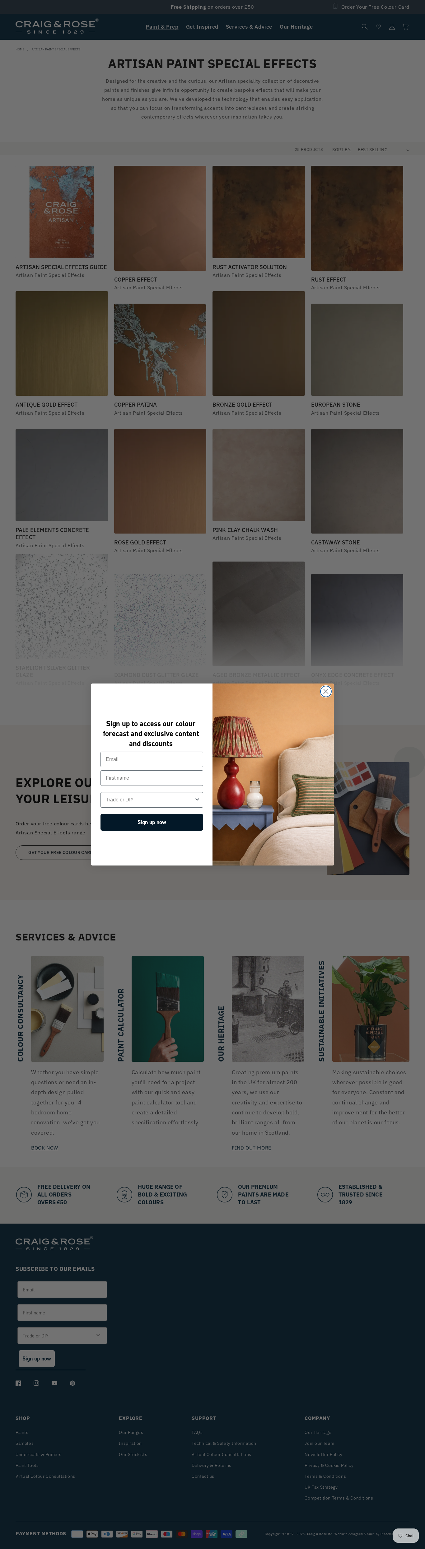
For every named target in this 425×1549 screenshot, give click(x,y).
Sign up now (152, 822)
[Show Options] (197, 799)
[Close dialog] (325, 691)
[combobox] (150, 799)
